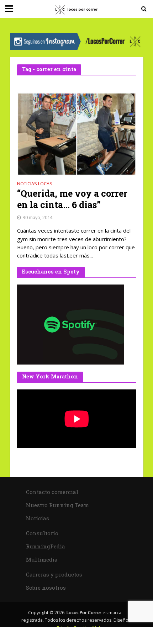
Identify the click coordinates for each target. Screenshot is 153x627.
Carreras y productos (54, 574)
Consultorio (42, 533)
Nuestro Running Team (57, 505)
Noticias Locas (34, 184)
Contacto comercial (52, 491)
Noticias (37, 518)
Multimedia (42, 559)
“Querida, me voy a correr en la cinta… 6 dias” (72, 199)
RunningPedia (45, 546)
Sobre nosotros (46, 587)
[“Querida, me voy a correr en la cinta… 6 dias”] (76, 133)
